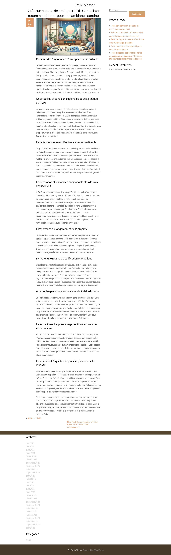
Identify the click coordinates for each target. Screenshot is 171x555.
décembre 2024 (33, 502)
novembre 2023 (33, 518)
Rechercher (114, 10)
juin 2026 (30, 443)
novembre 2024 (33, 505)
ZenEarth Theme (75, 550)
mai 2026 (30, 446)
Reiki (39, 418)
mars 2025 (30, 492)
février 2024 (31, 511)
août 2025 (30, 476)
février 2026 (31, 456)
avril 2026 (30, 450)
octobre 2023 (32, 521)
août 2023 (30, 528)
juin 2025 (30, 482)
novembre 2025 (33, 466)
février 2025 (31, 495)
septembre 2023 (33, 524)
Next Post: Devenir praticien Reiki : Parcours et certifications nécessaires (82, 424)
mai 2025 (30, 485)
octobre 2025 (32, 469)
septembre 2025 (33, 472)
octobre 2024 (32, 508)
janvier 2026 (31, 459)
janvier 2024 (31, 515)
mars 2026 (30, 453)
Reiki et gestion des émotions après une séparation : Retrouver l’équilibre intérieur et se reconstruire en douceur (125, 56)
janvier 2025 (31, 498)
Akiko (30, 418)
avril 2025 (30, 489)
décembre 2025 (33, 463)
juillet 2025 (31, 479)
